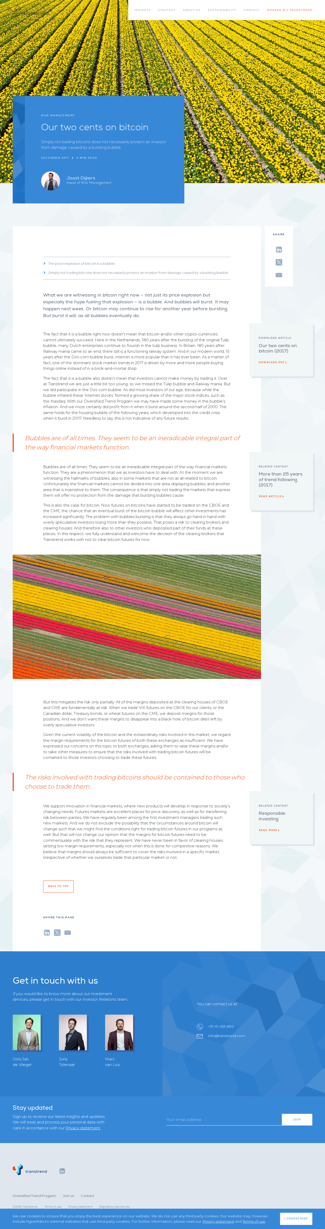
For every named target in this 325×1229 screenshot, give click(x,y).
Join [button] (297, 1119)
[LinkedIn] (62, 1170)
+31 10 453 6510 (221, 1026)
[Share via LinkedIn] (279, 248)
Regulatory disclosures (114, 1206)
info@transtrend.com (226, 1035)
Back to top (58, 886)
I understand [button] (296, 1218)
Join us (68, 1196)
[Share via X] (279, 261)
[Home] (28, 11)
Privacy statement (83, 1128)
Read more (268, 830)
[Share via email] (279, 274)
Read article (270, 496)
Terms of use (52, 1206)
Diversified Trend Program (34, 1196)
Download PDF (272, 362)
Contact (87, 1196)
